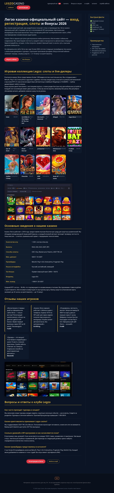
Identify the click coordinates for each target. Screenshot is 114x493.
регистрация (23, 7)
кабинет (11, 7)
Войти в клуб (53, 461)
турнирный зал (53, 3)
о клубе (86, 3)
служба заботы (104, 3)
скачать (66, 3)
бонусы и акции (76, 3)
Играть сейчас (12, 59)
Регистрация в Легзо (35, 461)
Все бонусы (26, 59)
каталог (94, 3)
